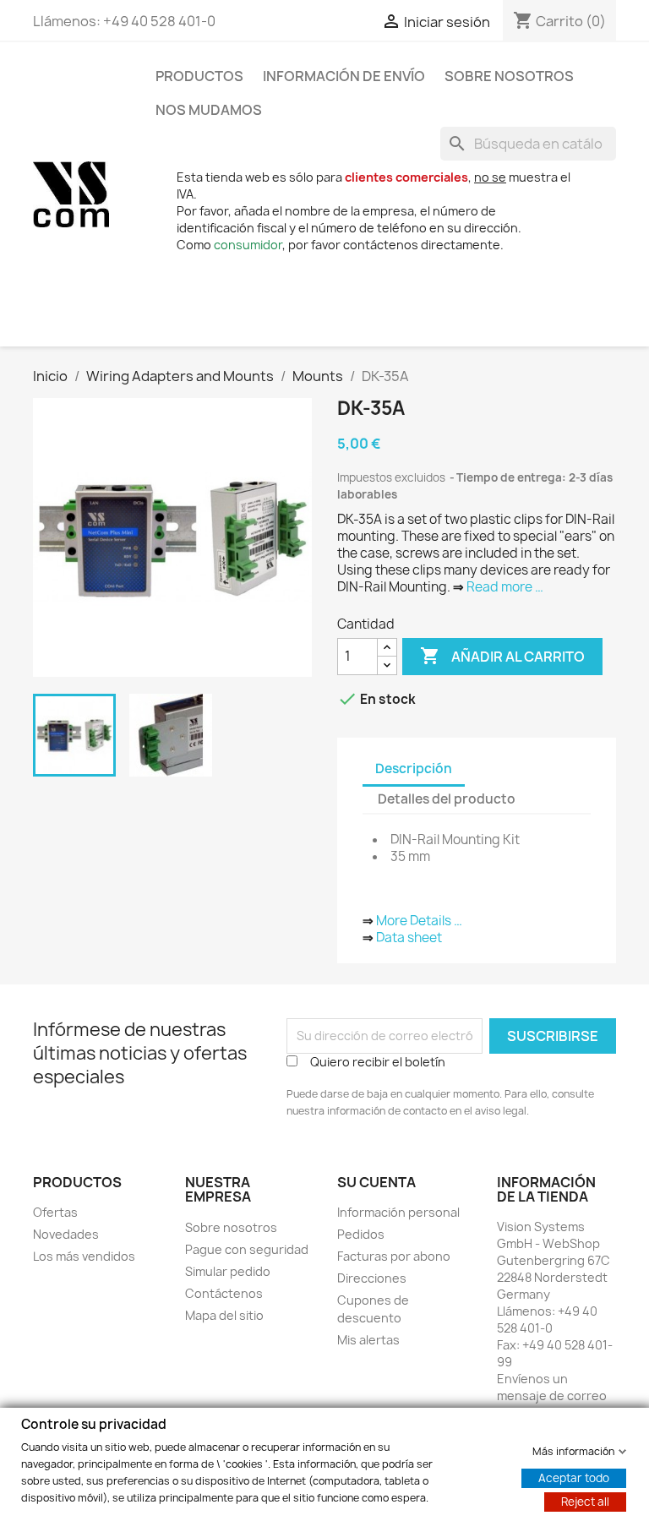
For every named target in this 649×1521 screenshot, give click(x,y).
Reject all (585, 1500)
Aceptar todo (573, 1477)
